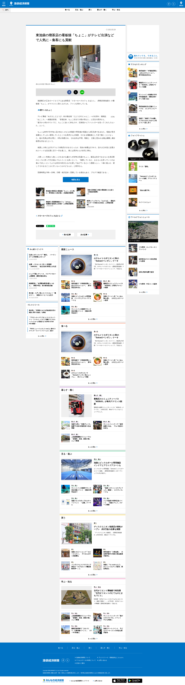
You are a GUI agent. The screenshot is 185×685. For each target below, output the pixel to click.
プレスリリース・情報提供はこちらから (111, 657)
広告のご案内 (80, 663)
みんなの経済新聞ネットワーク (53, 680)
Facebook (169, 4)
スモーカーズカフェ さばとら (49, 216)
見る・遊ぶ (79, 10)
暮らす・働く (102, 10)
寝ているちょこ (46, 110)
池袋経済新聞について (83, 657)
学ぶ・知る (116, 10)
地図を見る (75, 180)
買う (90, 10)
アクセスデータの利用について (86, 660)
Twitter (173, 4)
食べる (67, 10)
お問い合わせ (102, 660)
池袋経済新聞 (19, 4)
